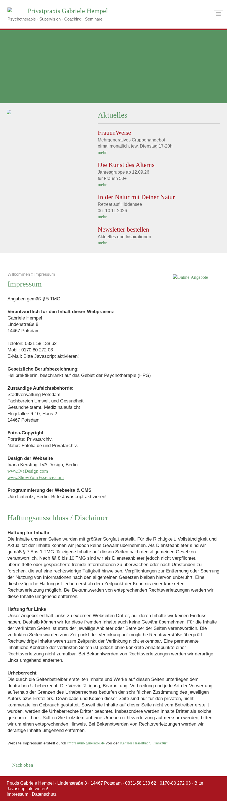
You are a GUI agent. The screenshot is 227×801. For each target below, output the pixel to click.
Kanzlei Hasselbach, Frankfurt (143, 743)
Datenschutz (44, 794)
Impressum (17, 794)
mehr (102, 152)
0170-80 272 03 (175, 783)
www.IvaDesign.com (27, 471)
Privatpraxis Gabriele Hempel (68, 10)
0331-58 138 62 (140, 783)
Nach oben (22, 765)
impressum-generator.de (86, 743)
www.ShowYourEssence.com (35, 477)
